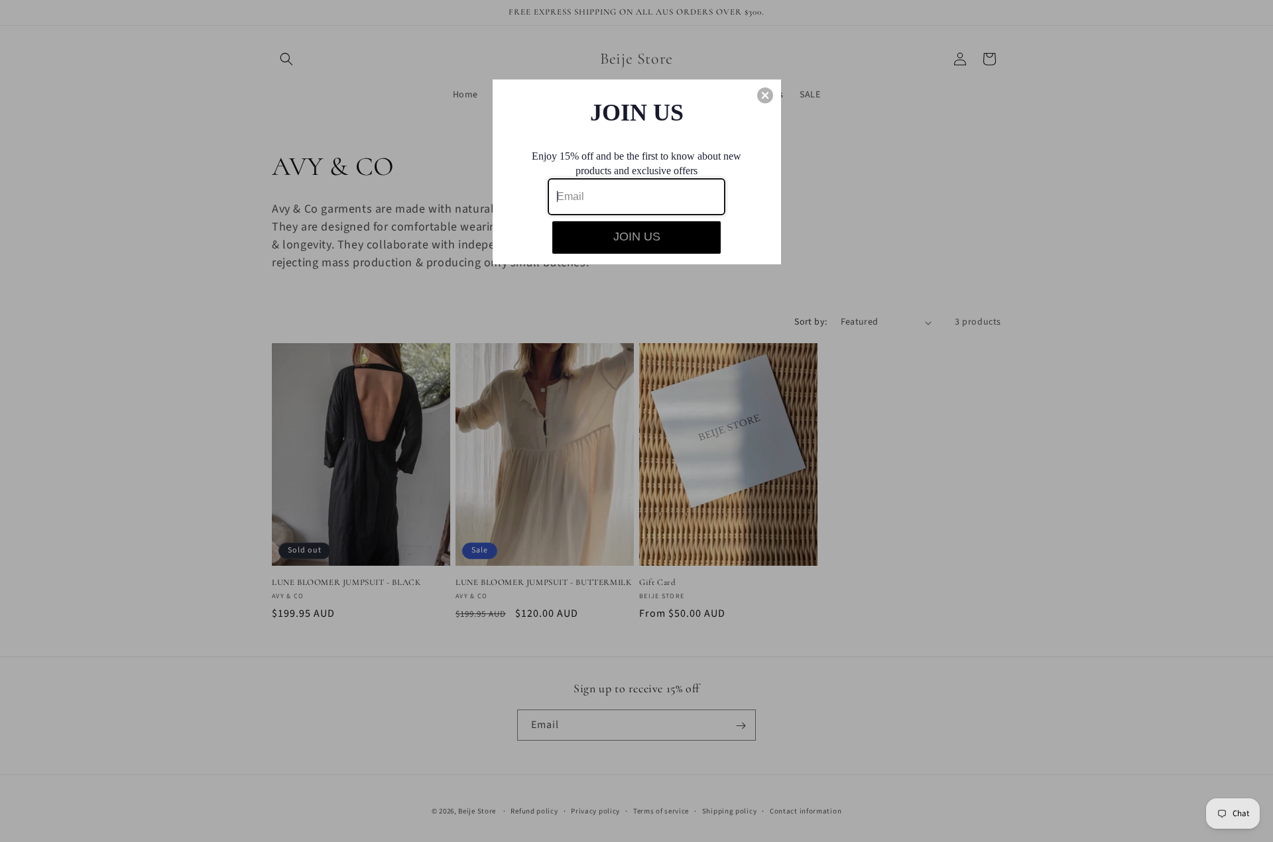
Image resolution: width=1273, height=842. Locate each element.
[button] (765, 95)
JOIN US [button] (636, 236)
